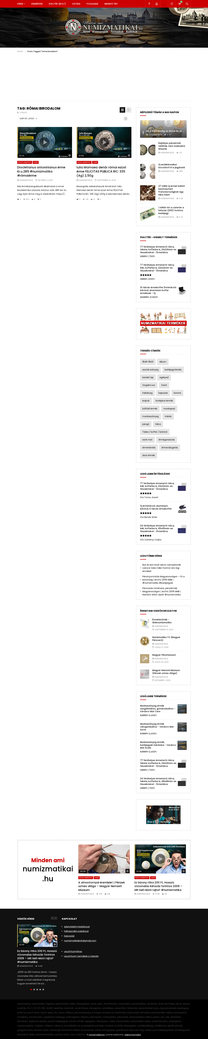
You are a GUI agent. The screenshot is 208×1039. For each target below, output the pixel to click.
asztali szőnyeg (150, 369)
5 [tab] (43, 989)
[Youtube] (156, 4)
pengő (145, 424)
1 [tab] (31, 989)
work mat (147, 439)
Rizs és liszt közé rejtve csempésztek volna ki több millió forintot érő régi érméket (161, 568)
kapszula (163, 392)
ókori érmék (148, 455)
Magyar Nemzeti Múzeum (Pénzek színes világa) (166, 672)
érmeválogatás (170, 447)
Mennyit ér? (111, 3)
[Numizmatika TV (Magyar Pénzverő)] (144, 641)
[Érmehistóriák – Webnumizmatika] (144, 623)
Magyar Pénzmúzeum (164, 654)
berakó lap (147, 377)
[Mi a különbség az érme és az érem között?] (163, 129)
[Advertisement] (104, 76)
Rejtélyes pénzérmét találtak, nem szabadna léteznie (171, 146)
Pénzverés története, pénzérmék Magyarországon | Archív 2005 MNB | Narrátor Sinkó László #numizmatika (161, 591)
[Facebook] (149, 4)
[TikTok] (164, 4)
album (162, 361)
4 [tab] (40, 989)
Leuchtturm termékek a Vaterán (81, 956)
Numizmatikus (26, 180)
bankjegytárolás (173, 369)
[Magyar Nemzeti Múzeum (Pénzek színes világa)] (144, 674)
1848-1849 (147, 361)
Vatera (76, 3)
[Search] (187, 4)
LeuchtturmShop (73, 951)
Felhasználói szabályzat (76, 931)
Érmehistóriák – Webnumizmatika (161, 621)
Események (37, 3)
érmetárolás (148, 447)
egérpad (164, 377)
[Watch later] (172, 4)
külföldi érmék (149, 408)
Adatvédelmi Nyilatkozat (77, 926)
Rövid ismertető (24, 162)
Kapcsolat (69, 935)
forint (164, 385)
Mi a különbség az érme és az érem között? (172, 131)
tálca (158, 424)
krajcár (146, 400)
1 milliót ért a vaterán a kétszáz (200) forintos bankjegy (171, 210)
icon (45, 142)
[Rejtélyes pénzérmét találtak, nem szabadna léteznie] (147, 150)
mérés (168, 416)
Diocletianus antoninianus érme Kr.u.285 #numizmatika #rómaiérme (41, 171)
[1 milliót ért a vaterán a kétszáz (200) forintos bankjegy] (147, 214)
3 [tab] (37, 989)
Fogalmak (92, 3)
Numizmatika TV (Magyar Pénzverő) (166, 639)
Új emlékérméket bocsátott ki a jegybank (171, 166)
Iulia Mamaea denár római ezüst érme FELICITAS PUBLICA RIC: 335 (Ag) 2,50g (101, 171)
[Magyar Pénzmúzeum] (144, 658)
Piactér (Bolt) (57, 3)
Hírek (20, 3)
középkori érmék (164, 400)
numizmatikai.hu (97, 1034)
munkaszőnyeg (150, 416)
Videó (35, 162)
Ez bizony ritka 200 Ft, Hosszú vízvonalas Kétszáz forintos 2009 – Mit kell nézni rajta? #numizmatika (158, 886)
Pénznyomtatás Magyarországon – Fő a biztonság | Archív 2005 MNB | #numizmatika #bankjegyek (163, 579)
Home (20, 51)
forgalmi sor (148, 385)
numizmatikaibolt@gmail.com (80, 940)
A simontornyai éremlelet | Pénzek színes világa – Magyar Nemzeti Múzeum (101, 886)
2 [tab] (34, 989)
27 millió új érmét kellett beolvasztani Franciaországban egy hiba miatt (171, 190)
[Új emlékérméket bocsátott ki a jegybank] (147, 171)
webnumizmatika (133, 1034)
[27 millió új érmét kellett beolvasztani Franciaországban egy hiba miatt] (147, 192)
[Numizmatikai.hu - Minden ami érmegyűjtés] (104, 27)
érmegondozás (167, 439)
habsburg (147, 392)
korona (177, 392)
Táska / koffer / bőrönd (154, 431)
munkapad (169, 408)
